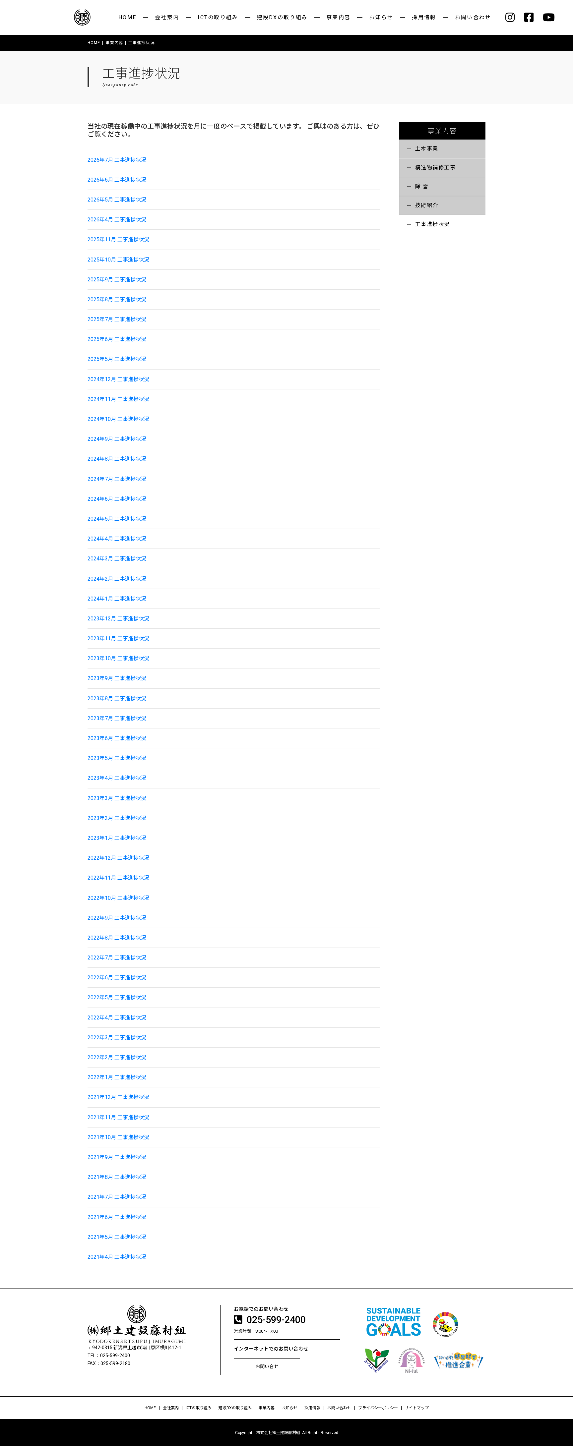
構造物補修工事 (435, 167)
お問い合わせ (473, 17)
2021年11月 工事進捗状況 (118, 1117)
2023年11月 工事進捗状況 (118, 638)
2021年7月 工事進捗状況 (117, 1197)
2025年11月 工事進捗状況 (118, 239)
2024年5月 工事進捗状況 (117, 519)
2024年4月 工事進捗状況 (117, 539)
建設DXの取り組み (282, 17)
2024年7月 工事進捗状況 (117, 479)
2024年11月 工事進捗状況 (118, 399)
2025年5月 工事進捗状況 (117, 359)
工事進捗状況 (432, 224)
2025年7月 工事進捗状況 (117, 319)
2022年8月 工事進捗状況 (117, 938)
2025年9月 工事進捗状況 (117, 279)
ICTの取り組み (218, 17)
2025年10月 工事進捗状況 (118, 260)
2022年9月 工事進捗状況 (117, 918)
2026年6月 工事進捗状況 (117, 180)
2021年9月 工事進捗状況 (117, 1157)
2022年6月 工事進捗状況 (117, 977)
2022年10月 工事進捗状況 (118, 898)
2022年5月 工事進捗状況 (117, 997)
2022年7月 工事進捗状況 (117, 957)
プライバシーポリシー (378, 1408)
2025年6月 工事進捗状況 (117, 339)
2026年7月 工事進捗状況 (117, 160)
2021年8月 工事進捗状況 (117, 1177)
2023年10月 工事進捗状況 (118, 658)
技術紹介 (426, 205)
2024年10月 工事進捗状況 (118, 419)
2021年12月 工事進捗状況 (118, 1097)
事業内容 (338, 17)
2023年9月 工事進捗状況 (117, 678)
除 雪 (421, 186)
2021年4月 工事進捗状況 (117, 1257)
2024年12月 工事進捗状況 (118, 379)
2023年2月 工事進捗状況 (117, 818)
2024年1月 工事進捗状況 (117, 599)
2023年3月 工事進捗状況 (117, 798)
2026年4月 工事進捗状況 (117, 219)
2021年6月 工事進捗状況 (117, 1217)
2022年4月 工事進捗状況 (117, 1017)
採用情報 (424, 17)
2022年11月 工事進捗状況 (118, 878)
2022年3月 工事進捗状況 (117, 1037)
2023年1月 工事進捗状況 (117, 838)
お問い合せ (267, 1366)
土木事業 (426, 148)
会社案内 (167, 17)
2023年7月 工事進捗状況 (117, 718)
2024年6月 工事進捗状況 (117, 499)
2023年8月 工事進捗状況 (117, 698)
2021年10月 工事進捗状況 (118, 1137)
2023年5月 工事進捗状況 (117, 758)
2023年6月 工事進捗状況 (117, 738)
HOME (127, 17)
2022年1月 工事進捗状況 (117, 1077)
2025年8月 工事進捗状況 (117, 299)
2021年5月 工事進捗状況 (117, 1237)
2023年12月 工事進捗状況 (118, 618)
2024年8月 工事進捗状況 (117, 459)
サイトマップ (417, 1408)
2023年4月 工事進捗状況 (117, 778)
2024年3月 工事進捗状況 (117, 558)
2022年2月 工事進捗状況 (117, 1057)
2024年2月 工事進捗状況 (117, 579)
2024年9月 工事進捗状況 (117, 439)
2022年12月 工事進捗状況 (118, 858)
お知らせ (381, 17)
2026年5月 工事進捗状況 (117, 200)
